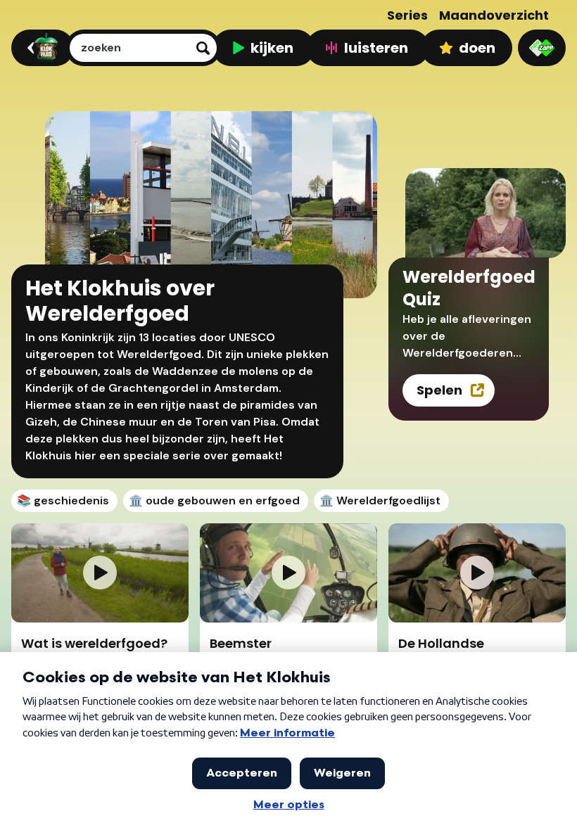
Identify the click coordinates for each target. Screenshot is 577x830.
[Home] (40, 48)
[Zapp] (542, 48)
